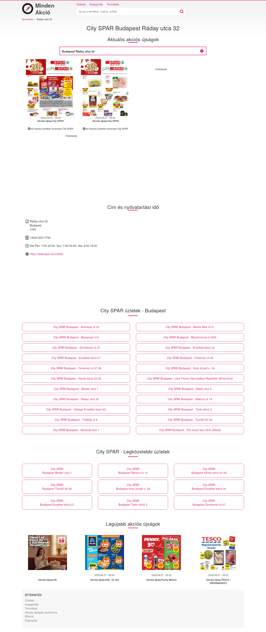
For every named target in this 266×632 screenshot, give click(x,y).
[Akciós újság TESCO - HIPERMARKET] (218, 552)
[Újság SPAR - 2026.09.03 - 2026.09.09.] (50, 87)
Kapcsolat (31, 620)
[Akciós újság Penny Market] (161, 552)
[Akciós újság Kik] (47, 552)
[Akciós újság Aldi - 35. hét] (104, 552)
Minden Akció (44, 9)
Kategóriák (96, 4)
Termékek (113, 4)
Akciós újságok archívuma (41, 612)
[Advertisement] (188, 98)
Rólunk (29, 616)
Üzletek (81, 4)
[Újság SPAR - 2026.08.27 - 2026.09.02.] (105, 87)
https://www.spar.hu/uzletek (46, 254)
